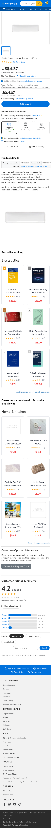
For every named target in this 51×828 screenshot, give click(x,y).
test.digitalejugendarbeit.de (31, 81)
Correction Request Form (16, 566)
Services (23, 9)
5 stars (4, 615)
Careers (6, 689)
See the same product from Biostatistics (33, 391)
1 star (5, 627)
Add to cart (25, 103)
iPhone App (7, 790)
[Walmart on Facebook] (4, 804)
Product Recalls (9, 753)
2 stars (4, 624)
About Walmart (9, 685)
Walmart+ (7, 725)
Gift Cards (7, 729)
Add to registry (38, 146)
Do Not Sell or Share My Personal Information (21, 781)
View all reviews (11, 606)
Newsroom (7, 693)
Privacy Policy (8, 770)
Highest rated (33, 636)
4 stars (4, 618)
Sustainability (8, 700)
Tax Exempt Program (11, 757)
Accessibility (8, 749)
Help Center (42, 668)
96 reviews (20, 62)
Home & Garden (27, 166)
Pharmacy (7, 742)
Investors (6, 696)
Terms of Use (8, 766)
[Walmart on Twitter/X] (9, 804)
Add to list (14, 146)
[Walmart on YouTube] (14, 804)
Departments (11, 9)
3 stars (4, 621)
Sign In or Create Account (18, 668)
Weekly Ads (36, 672)
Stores (5, 717)
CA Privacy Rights (10, 774)
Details (22, 141)
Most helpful (9, 642)
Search (44, 648)
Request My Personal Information (16, 778)
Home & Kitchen (41, 166)
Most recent (16, 636)
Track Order (18, 672)
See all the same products (39, 543)
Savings (33, 9)
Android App (8, 794)
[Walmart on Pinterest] (19, 804)
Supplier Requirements (12, 704)
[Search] (39, 3)
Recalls (5, 745)
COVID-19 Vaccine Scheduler (14, 738)
